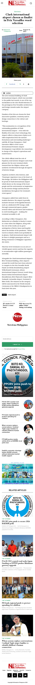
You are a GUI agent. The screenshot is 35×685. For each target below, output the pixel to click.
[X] (20, 675)
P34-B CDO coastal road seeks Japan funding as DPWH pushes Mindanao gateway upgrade (10, 404)
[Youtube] (25, 675)
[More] (28, 84)
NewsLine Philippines (7, 30)
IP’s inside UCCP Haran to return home (9, 305)
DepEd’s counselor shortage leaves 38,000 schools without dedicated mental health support (11, 453)
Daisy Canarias (8, 394)
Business (17, 11)
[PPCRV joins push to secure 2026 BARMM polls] (17, 375)
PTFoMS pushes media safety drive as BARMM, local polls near (12, 441)
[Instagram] (15, 675)
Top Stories (6, 519)
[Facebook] (9, 675)
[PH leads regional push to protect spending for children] (28, 416)
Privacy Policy (21, 349)
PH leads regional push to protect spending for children (11, 416)
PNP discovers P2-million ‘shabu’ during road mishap (25, 305)
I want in (16, 344)
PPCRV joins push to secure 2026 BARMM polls (17, 387)
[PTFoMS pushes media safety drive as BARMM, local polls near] (28, 441)
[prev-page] (26, 357)
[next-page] (29, 357)
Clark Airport (12, 294)
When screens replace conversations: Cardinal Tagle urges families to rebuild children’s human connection (10, 428)
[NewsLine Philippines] (17, 317)
